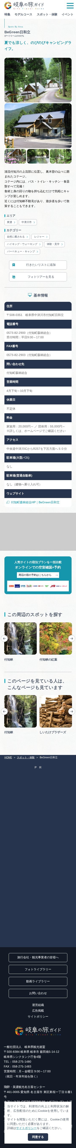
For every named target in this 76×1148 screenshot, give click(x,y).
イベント (67, 14)
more (7, 623)
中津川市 (27, 222)
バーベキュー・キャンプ (21, 251)
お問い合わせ (38, 993)
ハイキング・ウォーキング (22, 244)
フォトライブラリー (38, 969)
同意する (38, 1137)
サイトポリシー (38, 1016)
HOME (8, 757)
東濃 (9, 222)
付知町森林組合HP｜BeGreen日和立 (35, 502)
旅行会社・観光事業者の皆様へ (38, 957)
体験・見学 (53, 244)
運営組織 (38, 1005)
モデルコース (23, 14)
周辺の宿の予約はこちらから (35, 574)
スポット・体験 (47, 14)
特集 (7, 14)
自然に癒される (16, 236)
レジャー (39, 236)
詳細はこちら (13, 696)
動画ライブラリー (38, 981)
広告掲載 (38, 1010)
